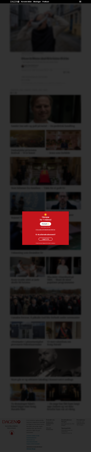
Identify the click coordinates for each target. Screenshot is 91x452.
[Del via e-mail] (69, 72)
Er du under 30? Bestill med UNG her (45, 229)
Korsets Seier (26, 2)
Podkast (45, 2)
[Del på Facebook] (64, 72)
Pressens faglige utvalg (33, 435)
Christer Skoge (31, 449)
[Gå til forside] (14, 2)
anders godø (14, 90)
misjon (45, 90)
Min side (48, 428)
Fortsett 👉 (45, 224)
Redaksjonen (49, 422)
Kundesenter (49, 429)
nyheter (34, 90)
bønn (21, 90)
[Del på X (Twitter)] (66, 72)
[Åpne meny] (80, 2)
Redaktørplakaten (31, 437)
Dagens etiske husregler (33, 443)
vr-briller (28, 90)
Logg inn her (45, 239)
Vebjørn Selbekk (11, 428)
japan (40, 90)
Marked (48, 425)
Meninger (37, 2)
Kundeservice (50, 423)
